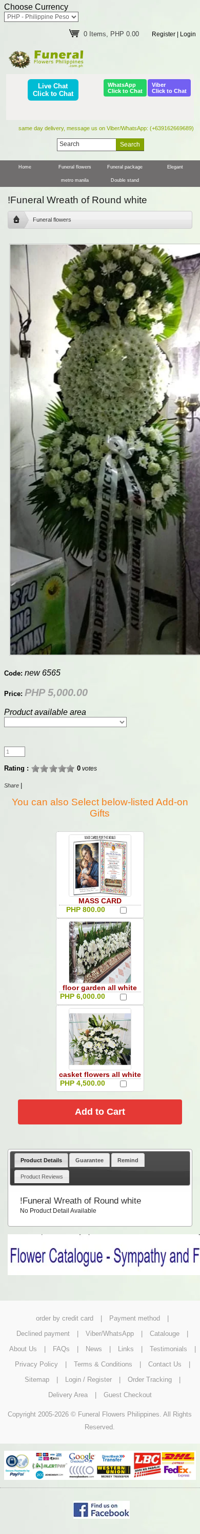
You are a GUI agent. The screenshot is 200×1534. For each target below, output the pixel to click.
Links (126, 1349)
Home (24, 167)
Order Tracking (150, 1379)
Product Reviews (42, 1176)
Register (163, 34)
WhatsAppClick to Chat (125, 88)
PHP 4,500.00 (82, 1083)
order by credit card (64, 1318)
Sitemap (37, 1379)
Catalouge (164, 1333)
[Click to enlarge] (100, 865)
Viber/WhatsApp (110, 1333)
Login (188, 34)
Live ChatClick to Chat (53, 90)
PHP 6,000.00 (82, 996)
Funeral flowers (74, 167)
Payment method (134, 1318)
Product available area (45, 712)
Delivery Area (68, 1395)
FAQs (61, 1349)
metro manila (75, 180)
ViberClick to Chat (169, 88)
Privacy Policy (36, 1364)
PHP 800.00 (85, 909)
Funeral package (125, 167)
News (94, 1349)
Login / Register (88, 1379)
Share (11, 785)
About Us (23, 1349)
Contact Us (165, 1364)
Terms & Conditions (103, 1364)
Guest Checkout (128, 1395)
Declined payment (43, 1333)
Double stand (125, 180)
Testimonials (168, 1349)
